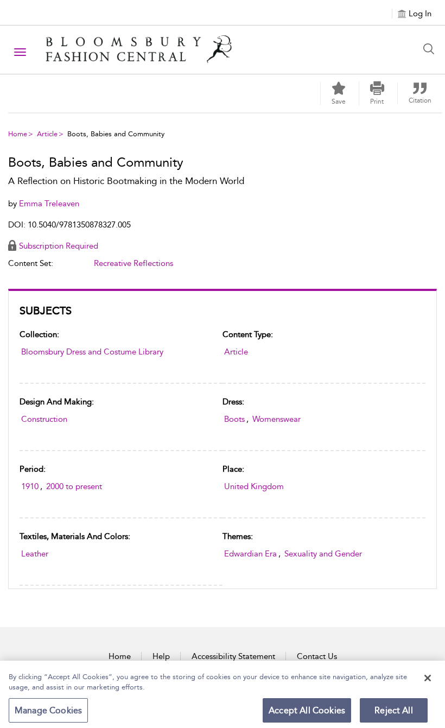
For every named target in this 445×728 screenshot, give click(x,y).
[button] (377, 93)
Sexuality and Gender (323, 554)
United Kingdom (254, 486)
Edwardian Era (250, 554)
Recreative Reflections (133, 263)
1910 (30, 486)
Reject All (393, 710)
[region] (222, 694)
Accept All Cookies (307, 710)
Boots (234, 419)
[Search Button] (431, 48)
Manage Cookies (48, 710)
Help (161, 656)
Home (17, 134)
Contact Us (317, 656)
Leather (34, 554)
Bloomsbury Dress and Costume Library (92, 352)
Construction (44, 419)
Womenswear (276, 419)
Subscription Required (58, 246)
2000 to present (74, 486)
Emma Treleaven (49, 203)
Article (47, 134)
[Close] (428, 678)
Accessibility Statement (233, 656)
